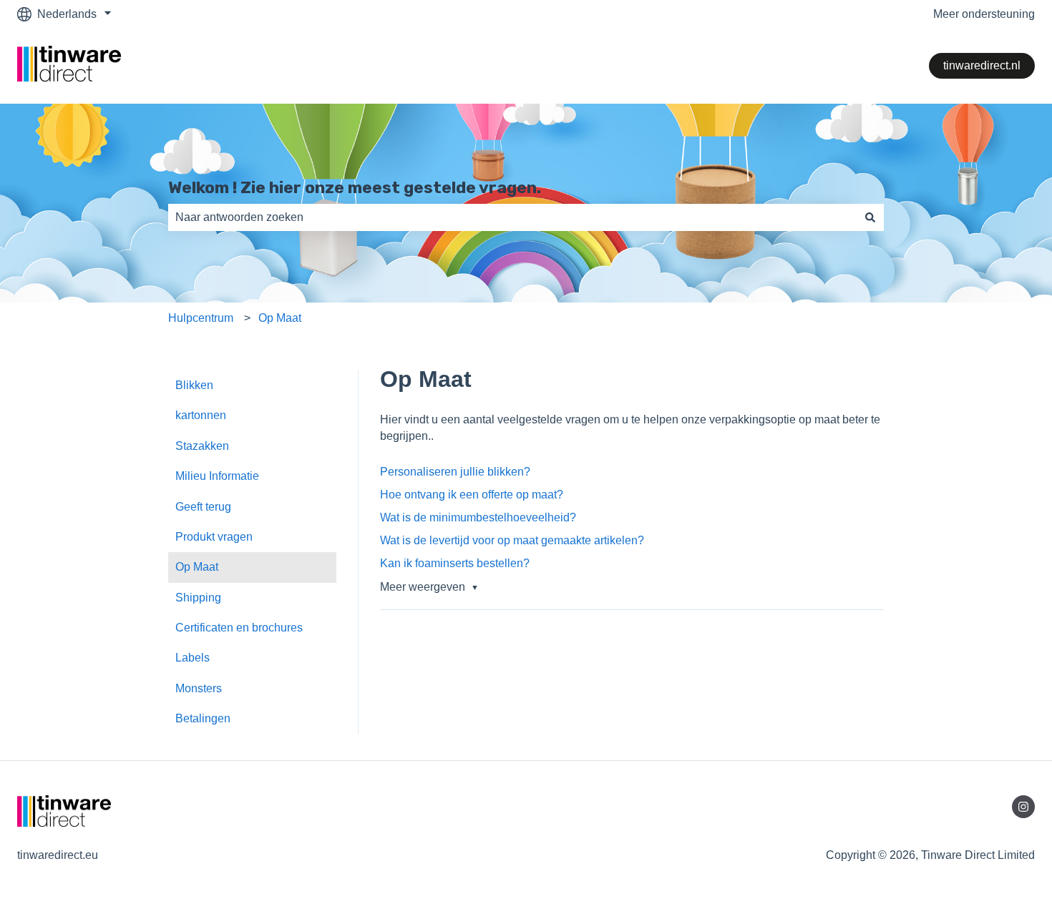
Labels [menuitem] (192, 658)
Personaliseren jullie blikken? (455, 472)
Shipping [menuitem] (198, 597)
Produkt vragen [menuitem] (214, 537)
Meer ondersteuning (984, 14)
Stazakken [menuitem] (202, 446)
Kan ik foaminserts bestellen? (455, 563)
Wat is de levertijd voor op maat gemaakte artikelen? (512, 540)
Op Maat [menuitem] (196, 567)
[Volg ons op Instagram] (1023, 806)
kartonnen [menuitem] (200, 415)
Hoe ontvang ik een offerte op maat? (471, 494)
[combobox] (512, 217)
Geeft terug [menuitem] (203, 507)
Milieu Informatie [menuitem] (217, 476)
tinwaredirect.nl (982, 65)
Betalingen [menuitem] (202, 718)
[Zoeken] (870, 217)
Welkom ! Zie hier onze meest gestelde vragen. (354, 187)
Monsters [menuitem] (198, 688)
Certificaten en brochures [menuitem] (239, 627)
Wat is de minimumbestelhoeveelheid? (478, 517)
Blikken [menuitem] (194, 385)
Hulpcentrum (200, 318)
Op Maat (279, 318)
